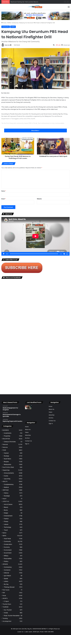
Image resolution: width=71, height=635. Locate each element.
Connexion (7, 570)
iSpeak (6, 578)
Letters (6, 581)
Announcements (9, 473)
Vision (27, 432)
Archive (27, 438)
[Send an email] (10, 45)
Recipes (6, 461)
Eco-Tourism (8, 610)
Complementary (9, 484)
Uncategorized (6, 621)
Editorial (6, 573)
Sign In (27, 443)
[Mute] (64, 254)
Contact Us (28, 441)
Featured (5, 444)
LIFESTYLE (5, 501)
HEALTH (4, 481)
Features (5, 447)
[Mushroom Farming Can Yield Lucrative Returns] (42, 416)
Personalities (8, 558)
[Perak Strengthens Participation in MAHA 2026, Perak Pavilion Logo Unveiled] (35, 407)
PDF (3, 592)
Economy (7, 547)
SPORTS (5, 598)
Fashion (6, 518)
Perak (4, 595)
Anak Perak (7, 538)
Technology (7, 527)
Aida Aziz (7, 45)
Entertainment (8, 516)
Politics (6, 561)
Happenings (6, 470)
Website (39, 199)
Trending (5, 618)
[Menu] (69, 7)
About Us (28, 429)
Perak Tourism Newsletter (12, 615)
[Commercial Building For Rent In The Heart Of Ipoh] (28, 416)
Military (6, 555)
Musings (6, 456)
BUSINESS (5, 430)
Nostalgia (7, 496)
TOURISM (5, 607)
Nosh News (7, 458)
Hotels (6, 612)
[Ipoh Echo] (35, 6)
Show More (35, 130)
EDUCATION (6, 438)
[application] (35, 236)
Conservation (8, 544)
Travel (6, 530)
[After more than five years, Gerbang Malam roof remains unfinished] (35, 411)
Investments (7, 433)
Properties (7, 436)
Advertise (28, 435)
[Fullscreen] (67, 254)
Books (6, 510)
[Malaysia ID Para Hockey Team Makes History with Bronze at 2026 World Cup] (35, 416)
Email (3, 199)
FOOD (4, 450)
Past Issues (5, 590)
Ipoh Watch (7, 575)
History (6, 493)
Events (6, 476)
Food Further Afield (8, 467)
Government (7, 553)
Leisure (6, 524)
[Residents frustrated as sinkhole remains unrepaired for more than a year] (28, 407)
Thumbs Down (6, 604)
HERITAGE (5, 490)
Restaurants (7, 464)
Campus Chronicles (10, 441)
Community (15, 22)
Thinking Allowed (9, 587)
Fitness (6, 521)
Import (4, 498)
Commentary (8, 567)
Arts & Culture (8, 504)
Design (6, 513)
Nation (4, 533)
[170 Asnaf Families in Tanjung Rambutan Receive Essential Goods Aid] (28, 411)
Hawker (6, 453)
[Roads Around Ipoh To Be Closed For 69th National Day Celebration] (42, 407)
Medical (6, 487)
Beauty (6, 507)
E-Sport (6, 601)
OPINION (5, 564)
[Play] (4, 254)
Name (3, 191)
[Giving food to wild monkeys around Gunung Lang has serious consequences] (42, 411)
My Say (6, 584)
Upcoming (7, 478)
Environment (8, 550)
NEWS (9, 22)
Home (4, 22)
